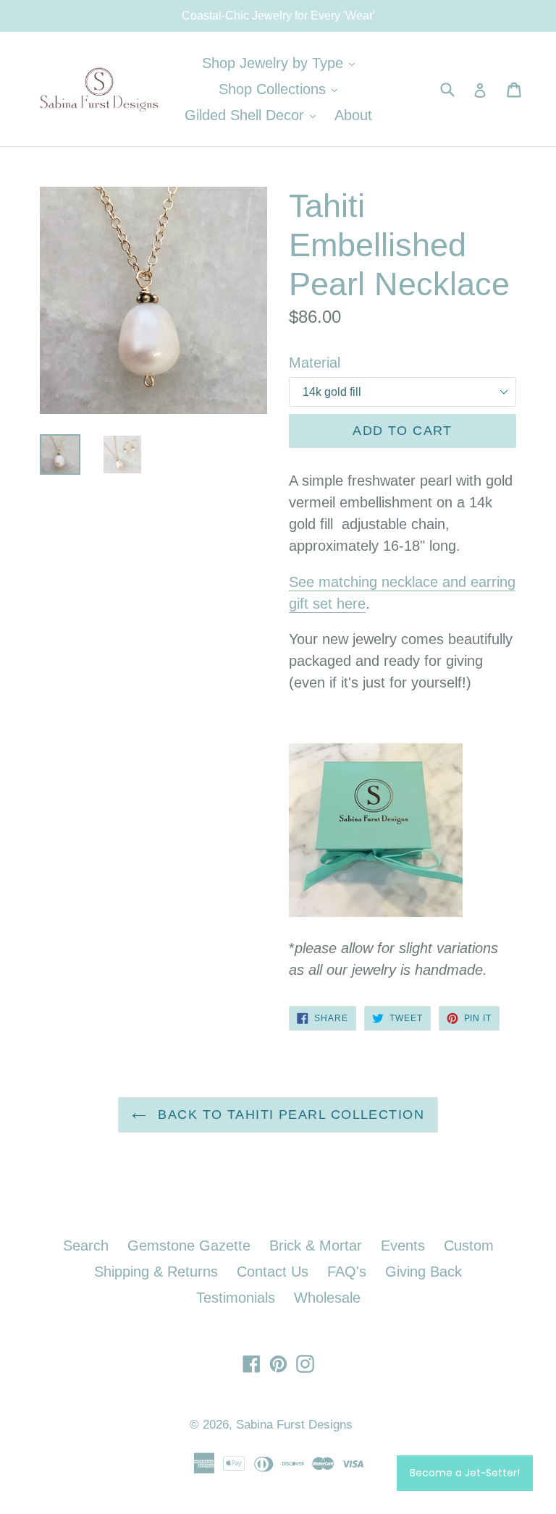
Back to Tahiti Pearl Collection (288, 1114)
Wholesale (327, 1298)
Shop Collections (282, 88)
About (353, 115)
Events (403, 1245)
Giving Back (423, 1272)
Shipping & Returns (156, 1272)
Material (314, 363)
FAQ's (346, 1272)
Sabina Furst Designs (294, 1424)
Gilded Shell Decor (254, 114)
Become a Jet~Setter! (465, 1473)
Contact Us (272, 1272)
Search (86, 1245)
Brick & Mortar (315, 1245)
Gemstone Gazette (188, 1245)
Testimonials (235, 1298)
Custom (469, 1245)
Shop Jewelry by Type (282, 62)
